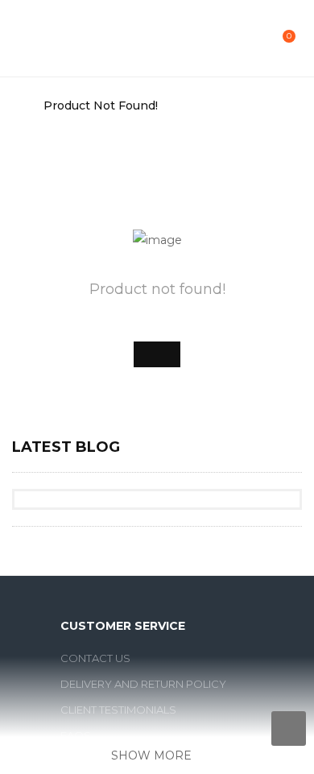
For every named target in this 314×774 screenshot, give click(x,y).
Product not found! (100, 105)
